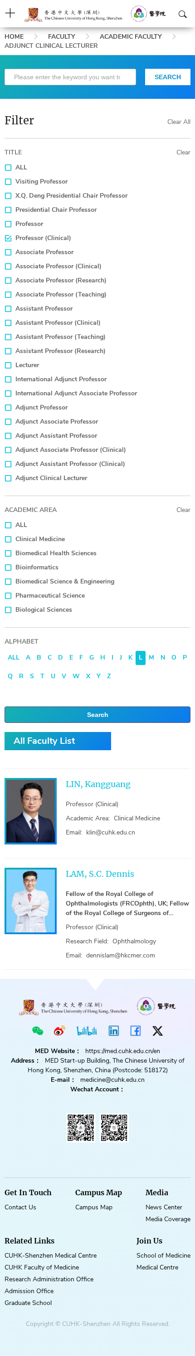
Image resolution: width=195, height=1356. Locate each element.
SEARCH (168, 77)
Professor (29, 224)
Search (97, 714)
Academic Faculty (131, 36)
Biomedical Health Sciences (56, 553)
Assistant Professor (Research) (60, 351)
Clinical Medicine (40, 539)
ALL (21, 167)
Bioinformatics (36, 567)
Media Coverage (168, 1219)
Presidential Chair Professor (56, 209)
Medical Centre (157, 1267)
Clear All (178, 122)
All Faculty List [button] (44, 741)
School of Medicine (163, 1255)
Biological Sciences (43, 609)
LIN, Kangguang (98, 784)
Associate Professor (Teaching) (61, 294)
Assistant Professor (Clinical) (58, 322)
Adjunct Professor (41, 407)
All (14, 657)
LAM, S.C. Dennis (100, 874)
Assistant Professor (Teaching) (60, 337)
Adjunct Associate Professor (56, 421)
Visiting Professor (41, 181)
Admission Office (29, 1291)
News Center (164, 1207)
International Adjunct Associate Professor (76, 393)
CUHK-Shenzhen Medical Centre (51, 1255)
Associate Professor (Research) (61, 280)
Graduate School (28, 1303)
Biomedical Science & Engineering (64, 581)
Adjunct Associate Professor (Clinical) (70, 449)
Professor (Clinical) (43, 238)
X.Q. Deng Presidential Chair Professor (71, 195)
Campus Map (93, 1207)
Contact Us (20, 1207)
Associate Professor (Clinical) (58, 266)
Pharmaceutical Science (50, 595)
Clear (183, 152)
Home (14, 36)
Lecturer (27, 365)
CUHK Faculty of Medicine (42, 1267)
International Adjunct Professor (61, 379)
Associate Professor (44, 252)
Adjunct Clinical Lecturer (51, 478)
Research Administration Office (49, 1279)
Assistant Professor (44, 308)
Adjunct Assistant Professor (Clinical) (70, 464)
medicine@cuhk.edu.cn (112, 1079)
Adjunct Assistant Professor (56, 435)
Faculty (61, 36)
